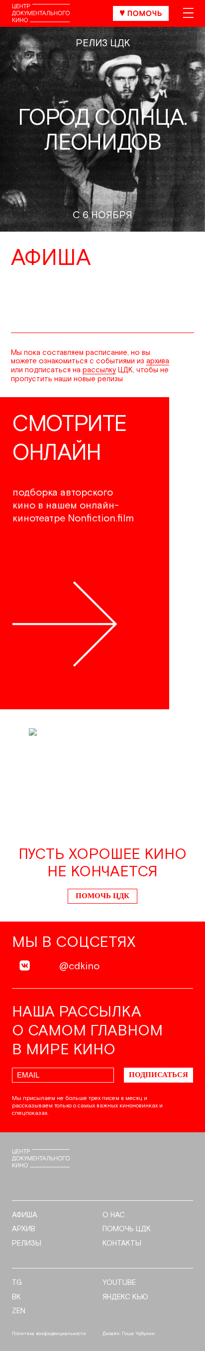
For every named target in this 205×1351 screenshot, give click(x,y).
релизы (26, 1243)
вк (16, 1297)
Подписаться (158, 1075)
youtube (119, 1282)
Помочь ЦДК (102, 896)
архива (157, 361)
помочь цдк (126, 1229)
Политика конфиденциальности (49, 1334)
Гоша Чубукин (138, 1334)
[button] (193, 554)
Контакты (121, 1243)
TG (17, 1282)
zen (18, 1311)
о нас (113, 1215)
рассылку (99, 370)
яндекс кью (125, 1297)
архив (23, 1229)
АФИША (24, 1215)
